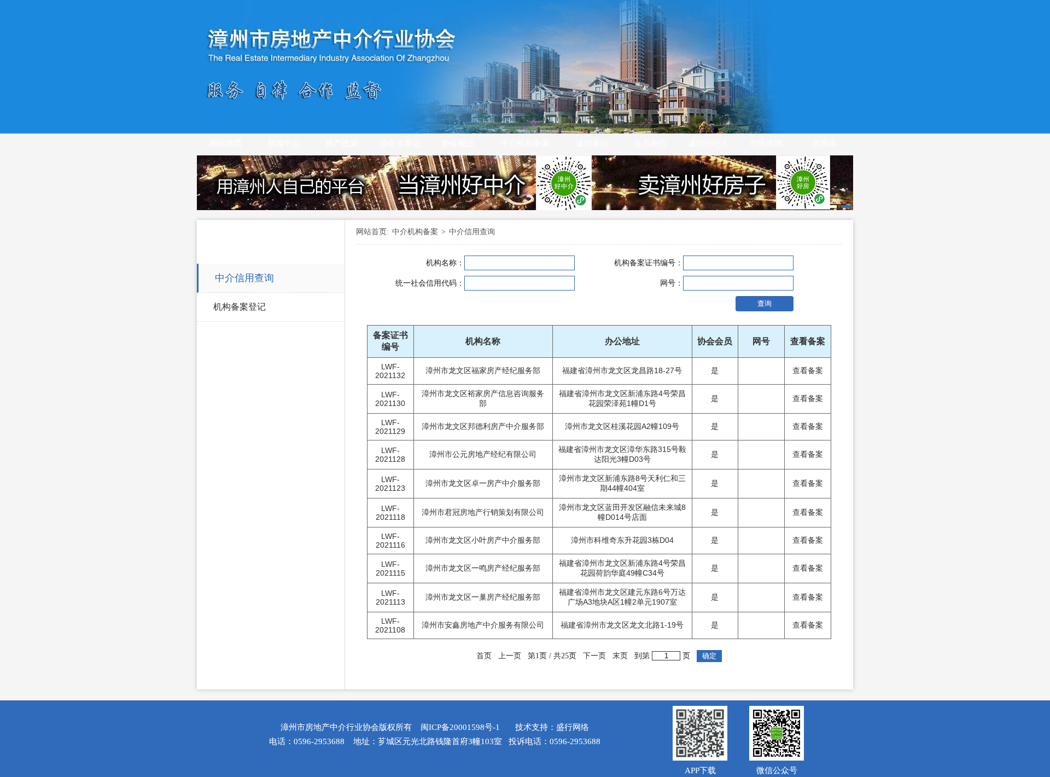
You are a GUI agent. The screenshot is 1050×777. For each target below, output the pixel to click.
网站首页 (225, 143)
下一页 (594, 656)
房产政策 (341, 143)
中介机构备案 (525, 143)
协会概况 (457, 143)
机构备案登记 (239, 306)
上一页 (509, 656)
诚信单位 (592, 143)
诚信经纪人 (708, 143)
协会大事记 (400, 143)
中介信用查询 (244, 277)
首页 (484, 656)
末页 (620, 656)
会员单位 (650, 143)
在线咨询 (766, 143)
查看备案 (807, 370)
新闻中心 (283, 143)
